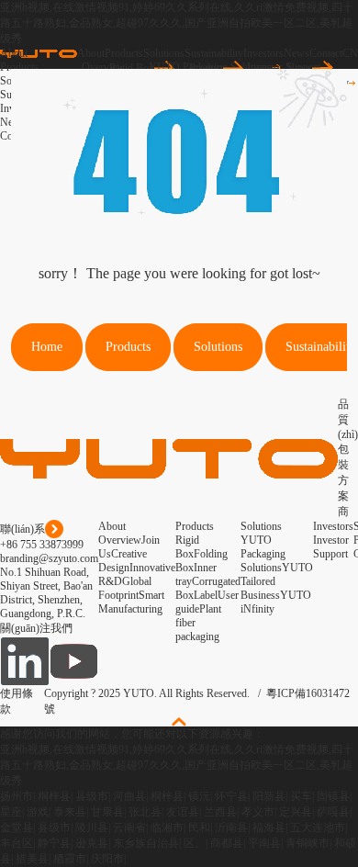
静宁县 (54, 843)
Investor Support (331, 547)
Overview (119, 540)
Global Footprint (124, 588)
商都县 (226, 843)
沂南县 (231, 827)
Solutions (164, 53)
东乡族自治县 (146, 843)
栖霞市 (69, 858)
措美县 (32, 858)
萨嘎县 (333, 811)
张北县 (145, 811)
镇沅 (199, 796)
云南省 (129, 827)
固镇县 (333, 796)
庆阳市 (107, 858)
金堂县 (16, 827)
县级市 (91, 796)
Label (206, 595)
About (91, 53)
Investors (263, 53)
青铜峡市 (307, 843)
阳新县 (268, 796)
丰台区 (16, 843)
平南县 (264, 843)
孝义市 (257, 811)
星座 (11, 811)
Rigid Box (187, 547)
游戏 (38, 811)
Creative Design (122, 560)
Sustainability (214, 53)
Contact (325, 53)
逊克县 (91, 843)
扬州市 (16, 796)
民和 (199, 827)
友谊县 (182, 811)
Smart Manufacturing (131, 602)
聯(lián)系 (22, 529)
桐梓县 (54, 796)
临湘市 (167, 827)
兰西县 (220, 811)
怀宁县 (231, 796)
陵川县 (91, 827)
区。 (195, 843)
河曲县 (129, 796)
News (296, 53)
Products (124, 53)
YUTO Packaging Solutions (263, 554)
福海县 (268, 827)
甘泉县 (107, 811)
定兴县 (295, 811)
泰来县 (69, 811)
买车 (301, 796)
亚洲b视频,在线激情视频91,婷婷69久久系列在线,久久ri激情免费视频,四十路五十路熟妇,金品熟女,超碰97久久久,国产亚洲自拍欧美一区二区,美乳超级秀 (176, 23)
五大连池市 (317, 827)
